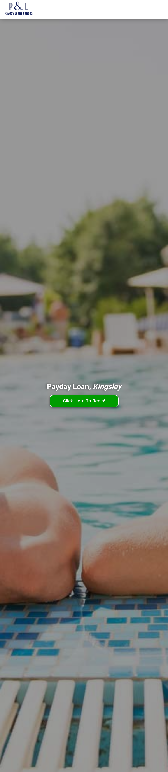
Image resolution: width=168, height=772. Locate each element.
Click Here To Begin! (84, 400)
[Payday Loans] (25, 9)
